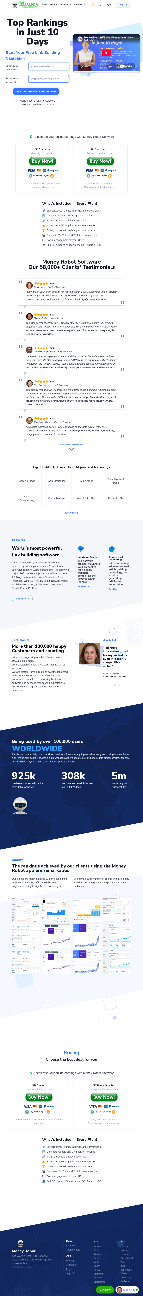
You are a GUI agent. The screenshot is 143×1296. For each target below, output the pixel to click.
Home (44, 4)
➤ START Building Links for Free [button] (36, 91)
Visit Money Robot (22, 1267)
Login (108, 4)
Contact (70, 1245)
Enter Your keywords (12, 80)
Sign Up (70, 1273)
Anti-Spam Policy (96, 1266)
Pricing (53, 4)
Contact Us (79, 4)
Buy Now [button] (21, 598)
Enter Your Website (12, 67)
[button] (42, 175)
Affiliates (71, 1264)
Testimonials (65, 4)
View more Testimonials (71, 445)
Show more (71, 512)
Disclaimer (99, 1281)
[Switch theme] (92, 4)
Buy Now (105, 1289)
